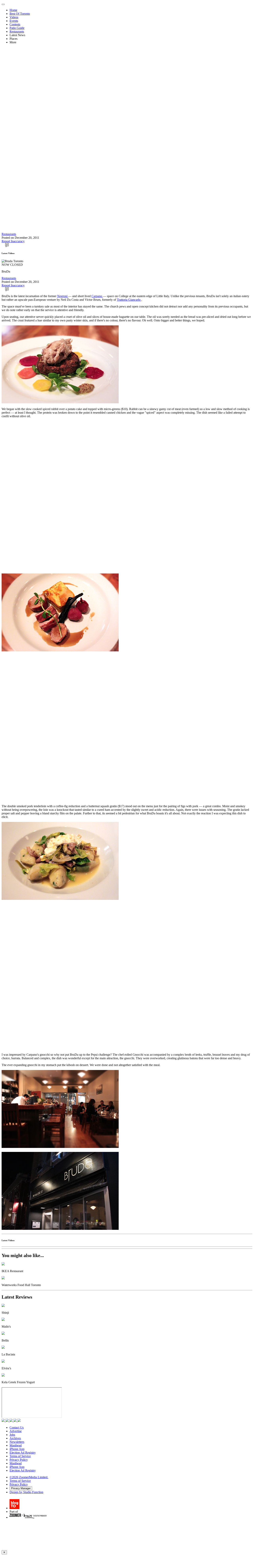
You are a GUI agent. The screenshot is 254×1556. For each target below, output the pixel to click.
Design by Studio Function (26, 1492)
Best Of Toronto (20, 13)
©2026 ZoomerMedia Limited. (29, 1477)
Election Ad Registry (23, 1452)
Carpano (97, 296)
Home (13, 10)
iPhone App (17, 1449)
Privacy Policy (19, 1459)
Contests (15, 24)
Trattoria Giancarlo (129, 299)
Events (14, 20)
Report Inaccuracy (13, 241)
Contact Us (17, 1427)
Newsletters (17, 1441)
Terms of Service (20, 1456)
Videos (14, 17)
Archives (15, 1438)
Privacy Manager (21, 1488)
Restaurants (17, 31)
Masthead (16, 1445)
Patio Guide (17, 28)
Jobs (12, 1434)
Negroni (62, 296)
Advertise (16, 1431)
